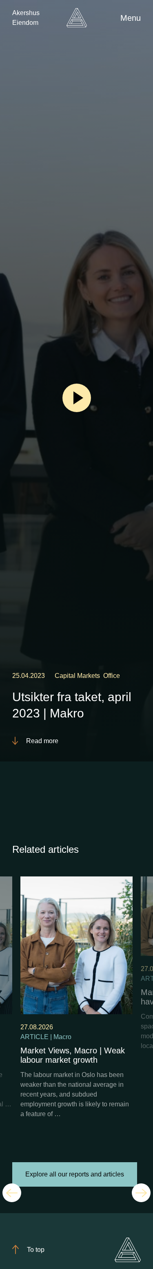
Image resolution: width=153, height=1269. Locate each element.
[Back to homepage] (77, 18)
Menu (130, 17)
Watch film (76, 397)
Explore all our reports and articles (74, 1174)
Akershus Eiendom (26, 17)
